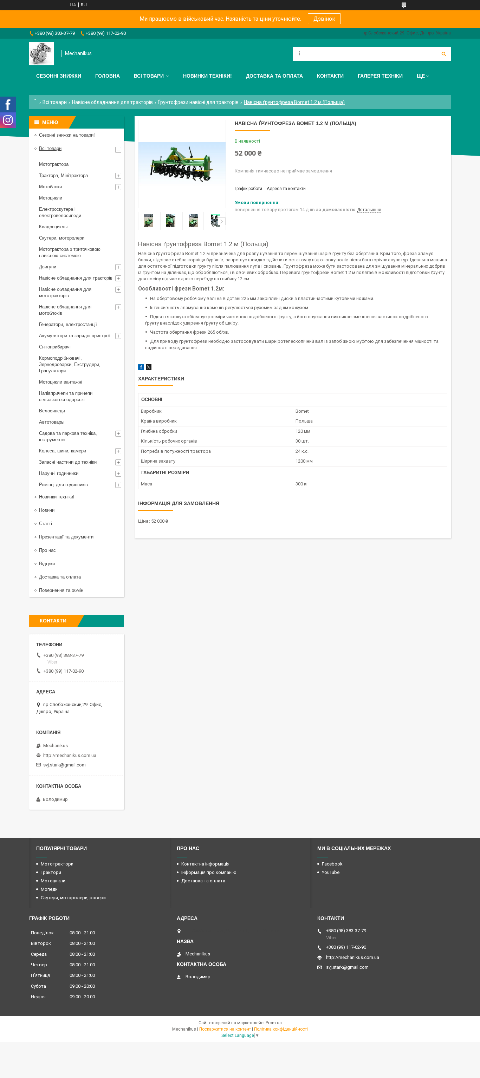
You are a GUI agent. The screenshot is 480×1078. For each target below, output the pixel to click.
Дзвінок (324, 18)
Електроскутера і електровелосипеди (60, 212)
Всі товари (149, 76)
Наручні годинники (58, 473)
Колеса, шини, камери (62, 450)
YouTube (330, 872)
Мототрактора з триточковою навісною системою (69, 252)
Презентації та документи (66, 537)
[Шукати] (444, 54)
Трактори (51, 872)
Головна (107, 76)
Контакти (330, 76)
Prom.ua (274, 1022)
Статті (45, 523)
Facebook (332, 864)
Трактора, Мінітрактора (63, 175)
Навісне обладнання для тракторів (112, 102)
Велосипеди (52, 410)
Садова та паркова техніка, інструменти (68, 436)
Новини (46, 510)
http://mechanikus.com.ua (69, 755)
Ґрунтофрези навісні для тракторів (198, 102)
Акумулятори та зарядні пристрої (74, 335)
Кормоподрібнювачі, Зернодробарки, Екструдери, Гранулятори (69, 364)
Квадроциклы (53, 226)
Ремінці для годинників (63, 484)
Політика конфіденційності (281, 1029)
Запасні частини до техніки (68, 462)
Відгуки (47, 563)
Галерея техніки (380, 76)
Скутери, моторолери (61, 238)
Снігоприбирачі (55, 346)
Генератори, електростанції (68, 324)
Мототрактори (57, 864)
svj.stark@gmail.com (64, 764)
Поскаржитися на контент (225, 1029)
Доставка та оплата (274, 76)
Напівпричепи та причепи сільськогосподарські (65, 396)
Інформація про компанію (208, 872)
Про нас (47, 550)
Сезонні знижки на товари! (67, 135)
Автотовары (51, 422)
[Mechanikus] (41, 53)
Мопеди (49, 889)
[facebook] (141, 368)
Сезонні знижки (58, 76)
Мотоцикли (50, 198)
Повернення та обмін (61, 590)
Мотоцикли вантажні (60, 382)
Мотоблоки (50, 186)
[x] (148, 368)
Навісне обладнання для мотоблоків (65, 310)
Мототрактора (54, 164)
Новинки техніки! (207, 76)
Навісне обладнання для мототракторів (65, 292)
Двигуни (47, 266)
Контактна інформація (205, 864)
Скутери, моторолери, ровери (73, 897)
